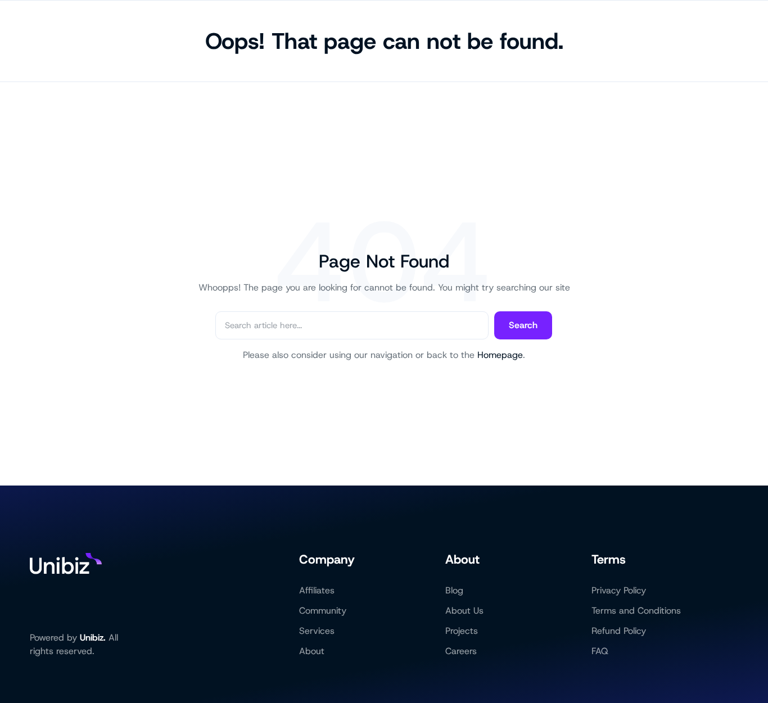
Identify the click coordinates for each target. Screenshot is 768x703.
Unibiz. (93, 637)
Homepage (500, 355)
